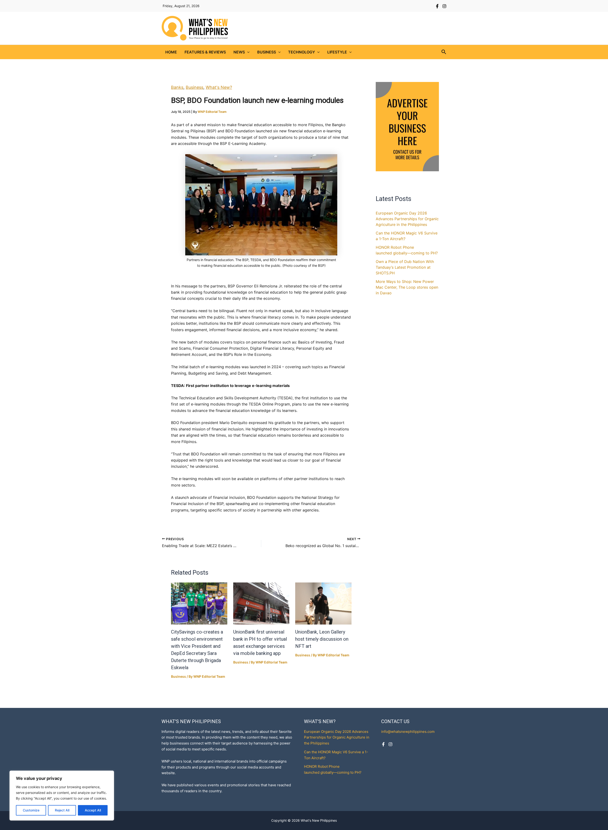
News (239, 52)
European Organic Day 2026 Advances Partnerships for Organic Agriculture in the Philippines (407, 219)
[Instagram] (444, 6)
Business (266, 52)
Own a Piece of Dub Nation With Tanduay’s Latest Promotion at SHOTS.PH (405, 267)
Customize (31, 810)
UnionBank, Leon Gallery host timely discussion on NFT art (321, 639)
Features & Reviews (205, 52)
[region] (62, 795)
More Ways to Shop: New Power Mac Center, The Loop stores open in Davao (407, 287)
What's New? (219, 87)
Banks (177, 87)
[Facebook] (437, 6)
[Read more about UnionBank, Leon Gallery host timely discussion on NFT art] (323, 603)
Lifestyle (337, 52)
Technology (301, 52)
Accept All (93, 810)
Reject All (62, 810)
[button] (247, 52)
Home (171, 52)
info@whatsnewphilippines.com (408, 731)
